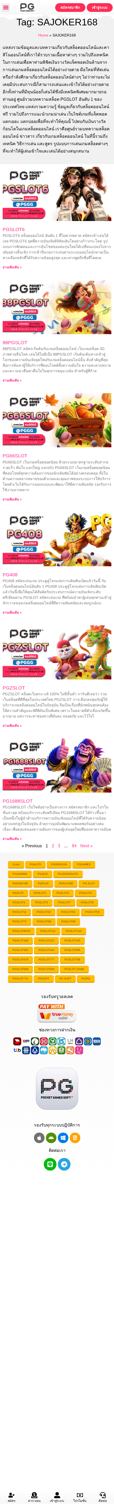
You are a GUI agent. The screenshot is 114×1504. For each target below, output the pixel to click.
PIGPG (85, 978)
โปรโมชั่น (79, 1501)
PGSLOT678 (20, 959)
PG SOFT (65, 978)
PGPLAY (43, 883)
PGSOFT (43, 978)
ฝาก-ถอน (34, 1501)
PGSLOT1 (40, 892)
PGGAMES (84, 864)
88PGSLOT (15, 342)
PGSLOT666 (72, 950)
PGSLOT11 (19, 911)
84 (74, 846)
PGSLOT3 (85, 892)
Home (43, 35)
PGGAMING (19, 873)
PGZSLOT (14, 688)
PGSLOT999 (46, 969)
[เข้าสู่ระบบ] (57, 1495)
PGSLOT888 (20, 969)
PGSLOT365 (20, 950)
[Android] (51, 1138)
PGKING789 (20, 883)
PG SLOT (89, 883)
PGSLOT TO (20, 978)
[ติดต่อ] (103, 1495)
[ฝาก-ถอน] (34, 1495)
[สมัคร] (11, 1495)
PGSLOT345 (72, 940)
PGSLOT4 (18, 902)
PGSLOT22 (44, 911)
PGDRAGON (59, 864)
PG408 (10, 574)
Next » (86, 846)
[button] (5, 7)
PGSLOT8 (87, 902)
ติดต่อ (103, 1501)
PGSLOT (18, 892)
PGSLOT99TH (21, 931)
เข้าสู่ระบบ (57, 1501)
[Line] (50, 1164)
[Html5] (75, 1138)
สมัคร (11, 1501)
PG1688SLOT (18, 801)
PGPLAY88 (66, 883)
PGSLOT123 (74, 931)
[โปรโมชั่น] (80, 1495)
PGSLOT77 (19, 921)
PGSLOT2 (62, 892)
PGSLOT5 (41, 902)
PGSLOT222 (46, 940)
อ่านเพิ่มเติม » (12, 267)
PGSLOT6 (14, 229)
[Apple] (39, 1138)
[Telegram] (64, 1164)
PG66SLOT (15, 455)
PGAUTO (35, 864)
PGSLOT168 (20, 940)
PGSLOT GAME (74, 969)
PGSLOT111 (48, 931)
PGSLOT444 (46, 950)
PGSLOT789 (72, 959)
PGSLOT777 (46, 959)
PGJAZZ (42, 873)
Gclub (16, 864)
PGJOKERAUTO (68, 873)
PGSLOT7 (64, 902)
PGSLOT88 (44, 921)
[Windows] (63, 1138)
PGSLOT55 (92, 911)
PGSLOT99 (68, 921)
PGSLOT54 (68, 911)
